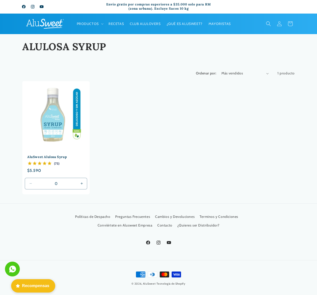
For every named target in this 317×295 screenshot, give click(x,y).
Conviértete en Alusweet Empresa (125, 225)
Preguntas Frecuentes (132, 216)
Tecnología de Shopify (171, 283)
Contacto (164, 225)
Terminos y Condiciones (219, 216)
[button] (90, 24)
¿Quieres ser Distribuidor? (198, 225)
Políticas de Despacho (92, 216)
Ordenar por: (206, 73)
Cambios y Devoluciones (175, 216)
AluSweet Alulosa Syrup (47, 157)
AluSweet (149, 283)
